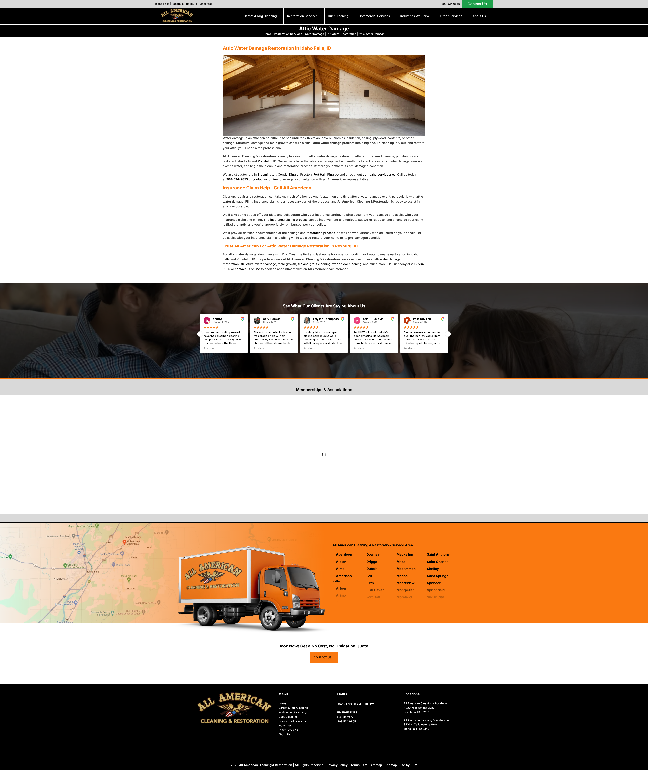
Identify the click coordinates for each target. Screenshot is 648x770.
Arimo (341, 595)
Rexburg (191, 3)
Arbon (341, 588)
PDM (413, 765)
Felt (369, 576)
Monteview (406, 583)
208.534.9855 (450, 3)
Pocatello (178, 3)
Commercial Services (374, 16)
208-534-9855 (237, 179)
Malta (401, 562)
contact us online (265, 179)
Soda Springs (437, 576)
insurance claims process (289, 219)
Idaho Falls (162, 3)
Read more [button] (210, 348)
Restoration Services (302, 16)
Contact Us (477, 4)
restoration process (320, 233)
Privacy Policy (337, 765)
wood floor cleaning (346, 264)
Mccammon (406, 569)
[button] (447, 334)
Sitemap (391, 765)
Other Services (451, 16)
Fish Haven (375, 590)
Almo (340, 569)
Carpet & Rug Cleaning (260, 16)
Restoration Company (292, 712)
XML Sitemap (372, 765)
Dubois (371, 569)
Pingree (333, 174)
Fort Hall (319, 174)
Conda (282, 174)
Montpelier (405, 590)
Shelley (433, 569)
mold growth (287, 264)
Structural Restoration (341, 34)
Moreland (404, 597)
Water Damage (314, 34)
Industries (285, 725)
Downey (373, 554)
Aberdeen (344, 554)
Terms (355, 765)
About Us (479, 16)
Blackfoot (205, 3)
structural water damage (258, 264)
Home (268, 34)
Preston (306, 174)
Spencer (434, 583)
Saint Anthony (438, 554)
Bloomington (267, 174)
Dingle (294, 174)
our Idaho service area (379, 174)
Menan (402, 576)
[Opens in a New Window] (316, 747)
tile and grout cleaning (314, 264)
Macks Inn (405, 554)
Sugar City (435, 597)
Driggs (371, 562)
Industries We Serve (415, 16)
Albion (341, 562)
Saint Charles (437, 562)
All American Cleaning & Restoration (265, 765)
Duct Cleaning (338, 16)
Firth (370, 583)
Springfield (436, 590)
